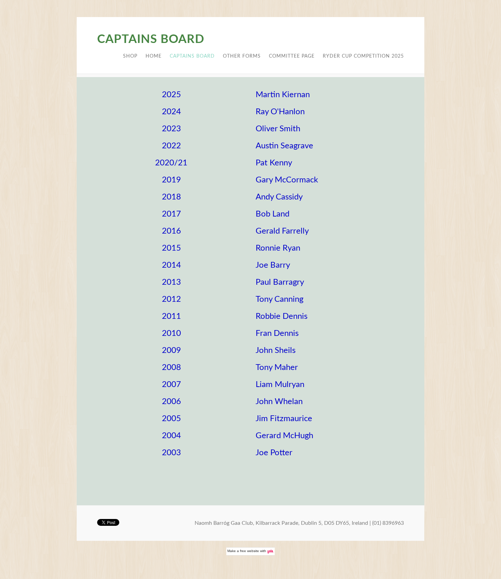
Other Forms (242, 56)
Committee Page (292, 56)
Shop (130, 56)
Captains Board (192, 56)
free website (249, 551)
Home (154, 56)
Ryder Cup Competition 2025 (363, 56)
